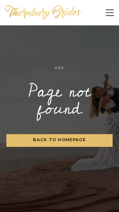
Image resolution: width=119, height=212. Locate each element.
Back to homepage (59, 139)
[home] (43, 12)
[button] (110, 13)
